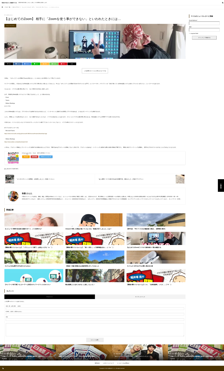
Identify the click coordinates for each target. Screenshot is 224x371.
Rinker (27, 153)
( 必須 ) (13, 306)
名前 (190, 26)
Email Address (193, 20)
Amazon (26, 156)
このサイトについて (108, 363)
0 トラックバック (140, 296)
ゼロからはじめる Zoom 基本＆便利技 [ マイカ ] (36, 153)
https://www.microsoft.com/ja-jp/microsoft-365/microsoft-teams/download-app (25, 133)
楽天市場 (34, 156)
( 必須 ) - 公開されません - (14, 311)
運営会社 (97, 363)
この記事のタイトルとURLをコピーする (95, 71)
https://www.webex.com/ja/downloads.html (16, 142)
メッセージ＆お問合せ (123, 363)
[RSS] (223, 2)
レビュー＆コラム (10, 25)
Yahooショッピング (46, 156)
